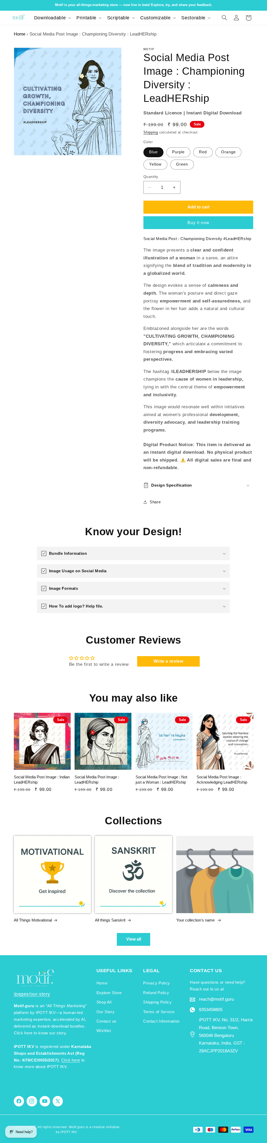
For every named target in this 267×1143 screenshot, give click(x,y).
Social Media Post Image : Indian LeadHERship (42, 779)
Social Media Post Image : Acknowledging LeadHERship (222, 779)
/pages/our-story (32, 994)
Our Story (105, 1012)
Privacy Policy (156, 983)
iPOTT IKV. (68, 1132)
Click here (70, 1060)
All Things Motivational (33, 920)
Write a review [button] (168, 661)
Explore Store (109, 993)
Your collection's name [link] (196, 920)
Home (19, 34)
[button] (52, 17)
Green (182, 164)
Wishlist (103, 1031)
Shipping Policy (157, 1002)
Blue (153, 152)
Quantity (150, 177)
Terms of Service (159, 1012)
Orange (228, 152)
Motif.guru (77, 1127)
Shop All (104, 1002)
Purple (178, 152)
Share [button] (155, 502)
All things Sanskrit (110, 920)
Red (203, 152)
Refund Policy (156, 993)
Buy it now (198, 222)
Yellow (155, 164)
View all (133, 939)
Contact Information (161, 1021)
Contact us (106, 1021)
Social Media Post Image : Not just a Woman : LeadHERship (161, 779)
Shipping (150, 132)
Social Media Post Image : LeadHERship (97, 779)
